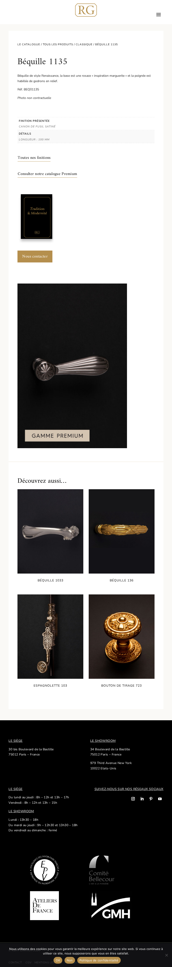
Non (70, 960)
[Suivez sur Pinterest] (151, 798)
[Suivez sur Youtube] (159, 798)
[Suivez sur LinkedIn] (142, 798)
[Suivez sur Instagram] (133, 798)
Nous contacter (35, 256)
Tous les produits (58, 44)
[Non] (166, 955)
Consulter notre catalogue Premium (47, 173)
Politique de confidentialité (99, 960)
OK (58, 960)
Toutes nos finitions (34, 157)
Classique (84, 44)
